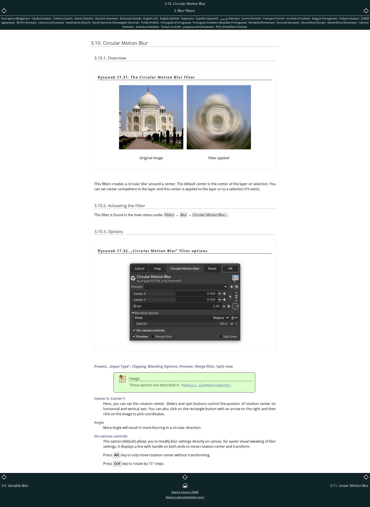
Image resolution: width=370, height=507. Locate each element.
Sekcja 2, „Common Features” (207, 385)
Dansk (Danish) (83, 18)
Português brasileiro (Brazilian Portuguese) (220, 22)
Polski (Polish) (150, 22)
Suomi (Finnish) (251, 18)
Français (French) (274, 18)
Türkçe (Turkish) (171, 27)
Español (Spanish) (207, 18)
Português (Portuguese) (176, 22)
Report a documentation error (185, 497)
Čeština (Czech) (63, 18)
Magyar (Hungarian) (324, 18)
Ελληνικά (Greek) (131, 18)
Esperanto (187, 18)
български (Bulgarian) (15, 18)
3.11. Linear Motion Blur (349, 485)
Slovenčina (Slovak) (313, 22)
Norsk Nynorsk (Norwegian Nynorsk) (115, 22)
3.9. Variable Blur (14, 485)
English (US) (150, 18)
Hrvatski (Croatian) (298, 18)
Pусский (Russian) (287, 22)
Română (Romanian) (262, 22)
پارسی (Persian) (230, 18)
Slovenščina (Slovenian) (342, 22)
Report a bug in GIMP (185, 492)
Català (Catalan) (41, 18)
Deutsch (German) (106, 18)
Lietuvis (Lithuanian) (51, 22)
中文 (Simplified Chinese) (231, 27)
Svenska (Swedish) (147, 27)
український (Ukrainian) (198, 27)
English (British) (169, 18)
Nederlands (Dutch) (78, 22)
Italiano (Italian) (349, 18)
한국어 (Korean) (26, 22)
